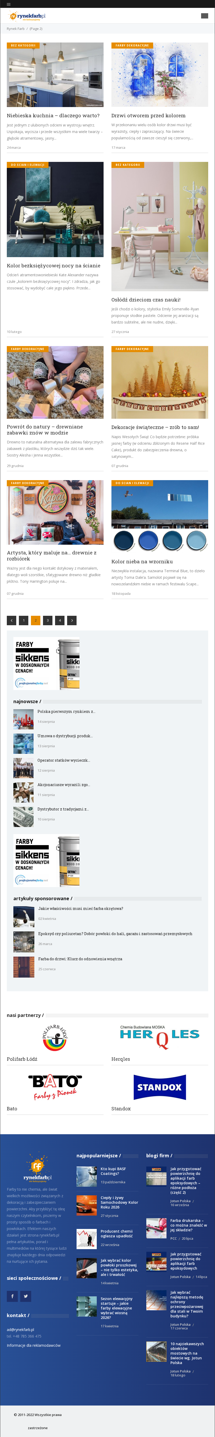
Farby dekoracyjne (132, 45)
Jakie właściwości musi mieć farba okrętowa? (80, 908)
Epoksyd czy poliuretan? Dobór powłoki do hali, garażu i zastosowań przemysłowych (115, 933)
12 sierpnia (46, 770)
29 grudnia (15, 465)
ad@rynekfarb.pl (20, 1329)
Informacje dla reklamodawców (34, 1345)
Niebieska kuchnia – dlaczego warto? (53, 115)
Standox (121, 1109)
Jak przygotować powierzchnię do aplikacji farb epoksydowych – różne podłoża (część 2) (185, 1180)
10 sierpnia (46, 819)
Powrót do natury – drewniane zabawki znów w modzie (45, 429)
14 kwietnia (110, 1283)
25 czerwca (47, 969)
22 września (110, 1244)
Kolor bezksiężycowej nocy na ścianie (53, 265)
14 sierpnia (46, 721)
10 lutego (14, 331)
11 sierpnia (46, 794)
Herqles (120, 1059)
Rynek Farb (16, 28)
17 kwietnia (110, 1326)
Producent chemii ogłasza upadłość (117, 1233)
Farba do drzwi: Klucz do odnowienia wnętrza (80, 958)
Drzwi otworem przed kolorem (148, 115)
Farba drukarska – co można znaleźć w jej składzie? (188, 1225)
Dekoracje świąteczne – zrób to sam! (155, 427)
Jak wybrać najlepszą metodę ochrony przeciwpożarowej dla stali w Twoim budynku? (186, 1304)
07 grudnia (119, 465)
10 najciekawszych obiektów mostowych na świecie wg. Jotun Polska (187, 1353)
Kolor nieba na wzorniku (142, 561)
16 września (179, 1204)
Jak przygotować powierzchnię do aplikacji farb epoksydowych (185, 1261)
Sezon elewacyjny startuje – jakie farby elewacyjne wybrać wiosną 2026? (117, 1308)
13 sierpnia (46, 746)
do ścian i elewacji (27, 165)
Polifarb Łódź (22, 1059)
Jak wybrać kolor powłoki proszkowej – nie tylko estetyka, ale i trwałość (119, 1267)
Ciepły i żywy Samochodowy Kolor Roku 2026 (119, 1202)
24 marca (14, 147)
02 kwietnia (47, 918)
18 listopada (121, 593)
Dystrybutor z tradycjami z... (63, 809)
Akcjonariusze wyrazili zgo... (63, 784)
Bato (12, 1109)
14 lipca (201, 1276)
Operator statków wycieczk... (63, 760)
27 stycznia (120, 331)
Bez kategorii (23, 45)
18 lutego (177, 1375)
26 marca (45, 943)
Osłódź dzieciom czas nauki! (145, 299)
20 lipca (187, 1238)
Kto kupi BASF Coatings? (113, 1171)
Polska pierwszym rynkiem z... (66, 711)
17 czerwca (179, 1328)
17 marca (118, 147)
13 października (113, 1182)
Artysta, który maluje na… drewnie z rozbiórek (51, 555)
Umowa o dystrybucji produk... (65, 735)
